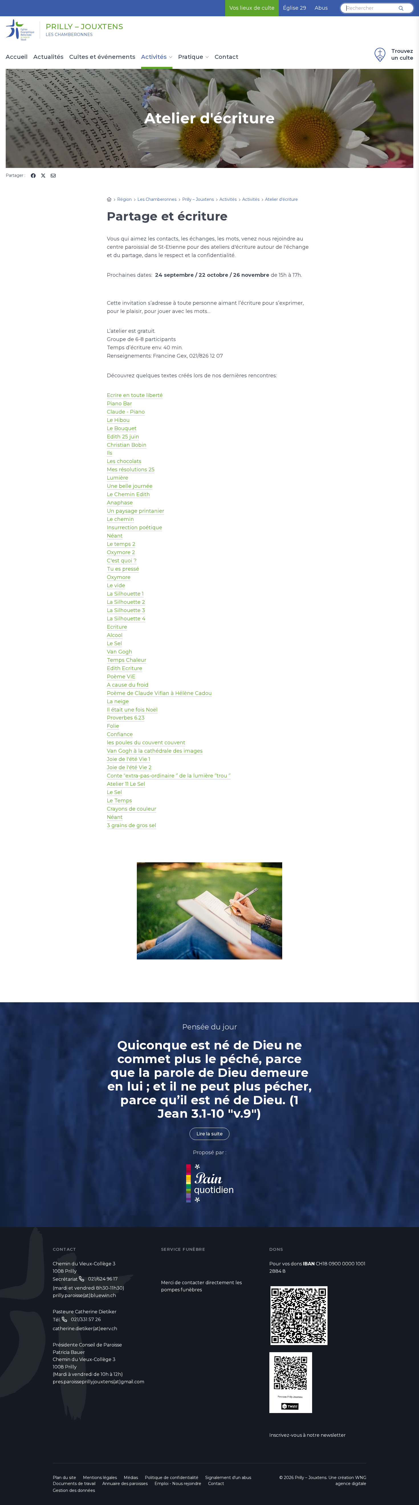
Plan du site (64, 1477)
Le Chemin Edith (128, 494)
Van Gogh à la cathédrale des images (155, 751)
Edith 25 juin (123, 437)
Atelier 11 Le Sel (126, 784)
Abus (321, 8)
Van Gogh (119, 652)
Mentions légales (100, 1477)
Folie (113, 726)
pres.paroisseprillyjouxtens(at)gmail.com (98, 1381)
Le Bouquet (122, 428)
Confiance (120, 734)
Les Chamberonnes (69, 35)
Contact (226, 57)
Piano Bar (119, 403)
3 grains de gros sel (131, 825)
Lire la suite (209, 1134)
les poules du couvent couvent (146, 743)
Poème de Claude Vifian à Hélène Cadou (159, 693)
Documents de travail (74, 1483)
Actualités (48, 57)
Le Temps (119, 800)
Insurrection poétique (134, 527)
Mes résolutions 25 (130, 469)
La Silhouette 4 (126, 619)
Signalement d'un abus (228, 1477)
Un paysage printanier (135, 511)
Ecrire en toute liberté (135, 395)
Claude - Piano (126, 412)
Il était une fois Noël (132, 710)
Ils (109, 453)
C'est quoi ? (122, 561)
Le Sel (114, 643)
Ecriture (117, 627)
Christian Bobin (127, 445)
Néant (115, 536)
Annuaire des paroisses (125, 1483)
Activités (154, 57)
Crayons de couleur (131, 809)
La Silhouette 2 (126, 602)
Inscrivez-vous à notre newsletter (307, 1435)
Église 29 (294, 8)
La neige (118, 701)
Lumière (117, 478)
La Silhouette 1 (125, 594)
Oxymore (119, 577)
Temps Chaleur (126, 660)
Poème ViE (121, 677)
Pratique (190, 57)
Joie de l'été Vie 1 (128, 759)
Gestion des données (74, 1490)
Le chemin (120, 519)
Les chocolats (124, 461)
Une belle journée (129, 486)
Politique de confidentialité (171, 1477)
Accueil (17, 57)
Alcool (115, 635)
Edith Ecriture (124, 668)
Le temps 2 (121, 544)
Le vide (116, 585)
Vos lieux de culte (251, 8)
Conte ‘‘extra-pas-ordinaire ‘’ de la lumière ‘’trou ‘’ (169, 776)
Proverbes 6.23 (126, 718)
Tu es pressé (123, 569)
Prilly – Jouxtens (84, 26)
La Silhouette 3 (126, 610)
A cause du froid (128, 685)
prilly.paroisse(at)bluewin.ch (84, 1295)
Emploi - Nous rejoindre (177, 1483)
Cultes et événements (102, 57)
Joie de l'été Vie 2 (129, 767)
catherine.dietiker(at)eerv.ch (85, 1328)
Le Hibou (118, 420)
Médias (131, 1477)
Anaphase (120, 503)
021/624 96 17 (103, 1279)
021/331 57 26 (86, 1319)
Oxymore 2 (121, 552)
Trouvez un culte (402, 54)
